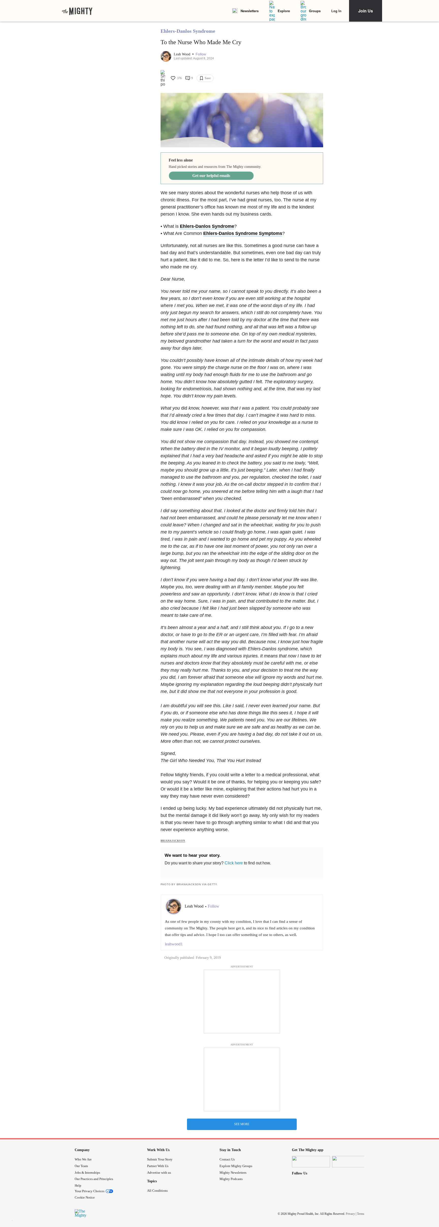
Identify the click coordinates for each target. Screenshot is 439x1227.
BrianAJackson (173, 840)
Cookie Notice (85, 1197)
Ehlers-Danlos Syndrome (188, 31)
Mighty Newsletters (233, 1172)
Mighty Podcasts (231, 1179)
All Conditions (157, 1190)
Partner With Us (157, 1166)
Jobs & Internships (87, 1172)
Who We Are (83, 1159)
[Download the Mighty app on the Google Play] (351, 1161)
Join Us (365, 11)
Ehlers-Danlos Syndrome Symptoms (242, 233)
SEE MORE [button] (241, 1124)
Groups (315, 10)
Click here (234, 863)
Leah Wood (182, 54)
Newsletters (250, 10)
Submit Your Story (160, 1159)
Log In (336, 10)
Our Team (81, 1166)
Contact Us (227, 1159)
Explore (284, 10)
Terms (360, 1213)
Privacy (350, 1213)
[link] (77, 11)
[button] (201, 54)
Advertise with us (159, 1172)
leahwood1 (174, 944)
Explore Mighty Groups (236, 1166)
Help (78, 1185)
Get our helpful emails (211, 175)
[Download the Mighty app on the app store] (311, 1161)
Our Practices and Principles (94, 1179)
